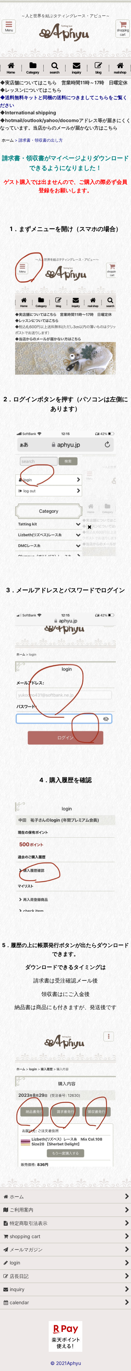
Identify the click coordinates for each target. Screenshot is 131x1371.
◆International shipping (28, 112)
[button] (9, 26)
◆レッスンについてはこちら (30, 90)
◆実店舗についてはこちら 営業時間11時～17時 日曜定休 (64, 82)
